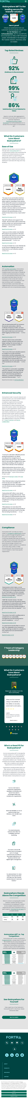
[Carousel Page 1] (6, 726)
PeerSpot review (13, 477)
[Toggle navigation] (25, 1)
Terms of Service (15, 1083)
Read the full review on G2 (9, 597)
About (5, 1064)
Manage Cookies (14, 1096)
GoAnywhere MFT (14, 151)
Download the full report (17, 909)
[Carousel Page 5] (18, 726)
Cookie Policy (6, 1083)
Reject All (14, 1093)
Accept (14, 1091)
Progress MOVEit (6, 940)
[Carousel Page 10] (18, 729)
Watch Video (14, 1017)
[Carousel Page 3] (12, 726)
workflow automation (10, 269)
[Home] (5, 1)
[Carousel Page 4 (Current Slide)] (15, 726)
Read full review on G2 (8, 635)
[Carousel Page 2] (9, 726)
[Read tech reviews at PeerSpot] (14, 733)
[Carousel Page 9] (15, 729)
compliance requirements (14, 533)
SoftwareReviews (19, 380)
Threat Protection (9, 420)
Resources (7, 1072)
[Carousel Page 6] (21, 726)
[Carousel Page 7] (9, 729)
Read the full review (7, 217)
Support (6, 1076)
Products (6, 1068)
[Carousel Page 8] (12, 729)
